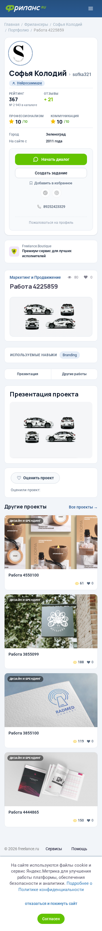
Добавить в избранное (52, 183)
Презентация (27, 374)
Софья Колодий (38, 73)
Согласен (51, 919)
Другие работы (74, 374)
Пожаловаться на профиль (51, 223)
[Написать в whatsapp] (56, 193)
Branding (70, 355)
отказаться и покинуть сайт (51, 903)
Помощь (79, 848)
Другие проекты (25, 506)
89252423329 (54, 206)
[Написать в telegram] (45, 193)
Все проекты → (83, 507)
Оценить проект (35, 478)
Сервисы (54, 848)
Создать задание (51, 173)
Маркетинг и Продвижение (35, 277)
